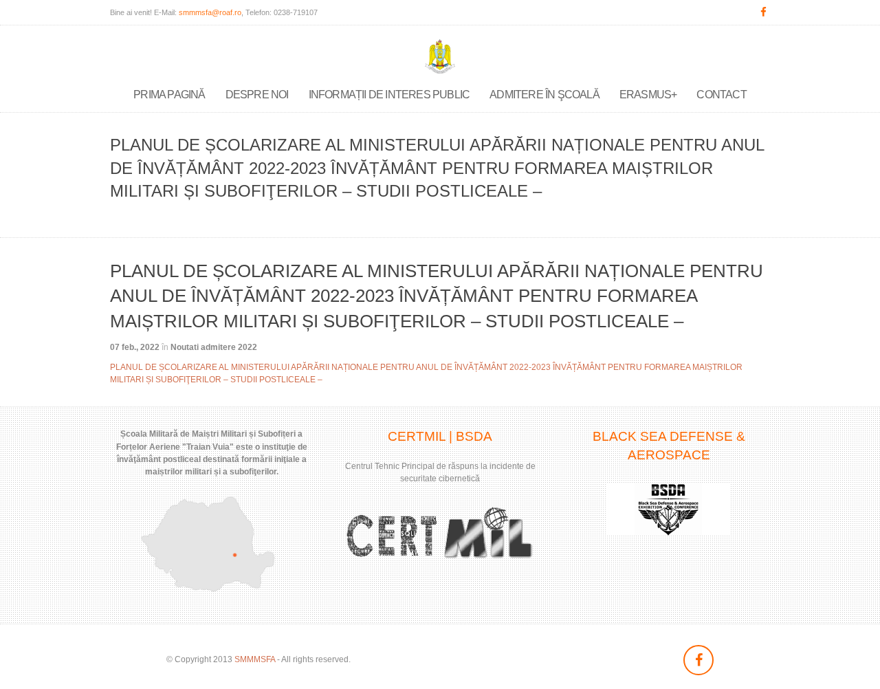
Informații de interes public (389, 94)
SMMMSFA (254, 659)
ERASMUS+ (648, 94)
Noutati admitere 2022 (213, 347)
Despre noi (257, 94)
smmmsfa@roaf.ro (210, 12)
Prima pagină (169, 94)
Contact (721, 94)
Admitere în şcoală (545, 94)
